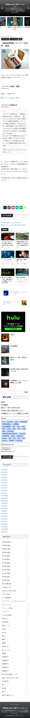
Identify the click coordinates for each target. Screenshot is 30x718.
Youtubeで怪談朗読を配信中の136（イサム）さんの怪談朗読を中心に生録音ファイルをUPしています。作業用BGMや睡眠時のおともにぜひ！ (15, 712)
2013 (4, 428)
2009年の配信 (6, 552)
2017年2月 (4, 490)
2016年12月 (4, 495)
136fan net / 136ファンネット (15, 708)
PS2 (10, 438)
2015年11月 (4, 526)
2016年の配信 (6, 577)
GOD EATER (22, 433)
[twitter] (5, 207)
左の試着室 (13, 346)
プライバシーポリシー (15, 704)
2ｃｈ (16, 421)
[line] (21, 207)
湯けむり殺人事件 (20, 277)
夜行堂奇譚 (5, 622)
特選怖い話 (5, 646)
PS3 (14, 438)
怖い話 (4, 632)
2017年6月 (4, 480)
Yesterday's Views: (7, 451)
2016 (19, 428)
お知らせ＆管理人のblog (9, 591)
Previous (1, 23)
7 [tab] (18, 32)
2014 (9, 428)
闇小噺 (4, 688)
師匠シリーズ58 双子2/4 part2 (10, 408)
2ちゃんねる (10, 421)
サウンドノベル (6, 604)
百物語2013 (5, 664)
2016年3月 (4, 516)
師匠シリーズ (6, 625)
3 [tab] (11, 32)
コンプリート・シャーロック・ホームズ (13, 601)
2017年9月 (4, 472)
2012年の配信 (6, 563)
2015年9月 (4, 532)
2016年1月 (4, 521)
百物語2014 (5, 667)
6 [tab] (16, 32)
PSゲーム (5, 440)
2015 (14, 428)
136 (4, 225)
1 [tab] (8, 32)
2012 (23, 426)
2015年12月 (4, 524)
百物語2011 (5, 657)
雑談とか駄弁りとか (8, 695)
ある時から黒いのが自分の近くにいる (12, 410)
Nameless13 (20, 435)
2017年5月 (4, 482)
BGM (24, 428)
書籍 (19, 222)
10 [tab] (22, 32)
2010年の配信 (6, 556)
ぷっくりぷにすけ (6, 259)
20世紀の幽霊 (23, 421)
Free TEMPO (10, 431)
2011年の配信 (6, 559)
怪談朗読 (19, 225)
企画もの (4, 618)
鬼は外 (12, 334)
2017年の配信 (6, 580)
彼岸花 (4, 629)
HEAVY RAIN (6, 435)
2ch (4, 421)
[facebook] (9, 207)
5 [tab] (14, 32)
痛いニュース (6, 650)
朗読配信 (24, 225)
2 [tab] (10, 32)
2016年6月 (4, 508)
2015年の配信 (6, 573)
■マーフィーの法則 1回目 (10, 98)
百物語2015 (5, 671)
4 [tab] (13, 32)
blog (4, 431)
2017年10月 (4, 469)
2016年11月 (4, 498)
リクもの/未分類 (14, 222)
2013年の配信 (6, 566)
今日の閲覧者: (5, 449)
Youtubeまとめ (6, 587)
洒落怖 (4, 643)
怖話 (3, 636)
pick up (4, 438)
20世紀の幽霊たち (7, 424)
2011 (18, 426)
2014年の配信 (6, 570)
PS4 (19, 438)
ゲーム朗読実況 (12, 225)
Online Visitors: (6, 448)
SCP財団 (11, 440)
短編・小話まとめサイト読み (10, 678)
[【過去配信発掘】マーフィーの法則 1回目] (17, 207)
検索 (26, 392)
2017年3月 (4, 487)
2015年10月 (4, 529)
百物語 (4, 653)
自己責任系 (5, 681)
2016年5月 (4, 511)
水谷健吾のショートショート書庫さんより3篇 (14, 413)
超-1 (3, 685)
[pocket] (13, 207)
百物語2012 (5, 660)
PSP (23, 438)
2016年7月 (4, 506)
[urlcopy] (25, 207)
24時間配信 (15, 424)
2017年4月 (4, 485)
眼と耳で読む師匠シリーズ (9, 674)
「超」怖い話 (19, 440)
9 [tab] (21, 32)
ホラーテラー (6, 611)
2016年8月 (4, 503)
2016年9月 (4, 500)
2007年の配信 (6, 545)
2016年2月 (4, 519)
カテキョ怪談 (6, 594)
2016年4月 (4, 513)
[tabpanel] (15, 24)
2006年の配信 (6, 542)
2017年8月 (4, 475)
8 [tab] (19, 32)
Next (28, 23)
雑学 (3, 691)
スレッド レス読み (7, 608)
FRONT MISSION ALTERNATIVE (10, 433)
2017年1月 (4, 493)
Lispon (12, 435)
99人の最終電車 (6, 426)
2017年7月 (4, 477)
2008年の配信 (6, 222)
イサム (6, 225)
